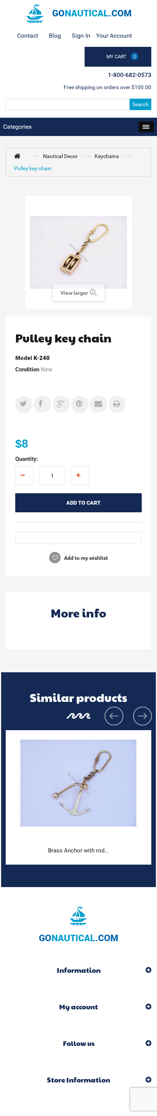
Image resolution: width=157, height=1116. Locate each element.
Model (23, 358)
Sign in (81, 35)
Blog (55, 35)
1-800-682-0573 (129, 74)
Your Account (114, 35)
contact (27, 35)
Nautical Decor (60, 156)
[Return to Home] (19, 156)
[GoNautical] (78, 13)
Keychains (107, 156)
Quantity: (26, 459)
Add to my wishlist (85, 558)
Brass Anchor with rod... (78, 850)
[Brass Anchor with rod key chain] (78, 783)
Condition (27, 369)
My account (78, 1006)
